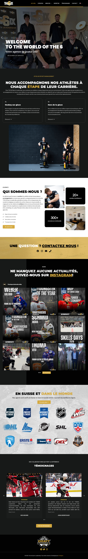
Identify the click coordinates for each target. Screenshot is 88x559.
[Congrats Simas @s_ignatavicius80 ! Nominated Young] (16, 329)
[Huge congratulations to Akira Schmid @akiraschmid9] (43, 329)
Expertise (56, 3)
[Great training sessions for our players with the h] (71, 329)
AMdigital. (60, 555)
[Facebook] (41, 549)
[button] (51, 3)
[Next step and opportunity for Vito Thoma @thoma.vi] (43, 356)
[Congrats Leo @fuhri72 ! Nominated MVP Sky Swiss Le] (71, 301)
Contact (74, 3)
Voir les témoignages (44, 525)
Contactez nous (59, 246)
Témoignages (66, 3)
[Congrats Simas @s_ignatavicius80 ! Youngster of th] (43, 301)
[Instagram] (47, 549)
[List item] (38, 251)
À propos (40, 3)
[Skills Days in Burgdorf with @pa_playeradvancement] (16, 356)
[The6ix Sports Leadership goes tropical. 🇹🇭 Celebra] (71, 356)
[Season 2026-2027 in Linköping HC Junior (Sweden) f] (16, 301)
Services (47, 3)
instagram (61, 275)
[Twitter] (44, 549)
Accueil (33, 3)
